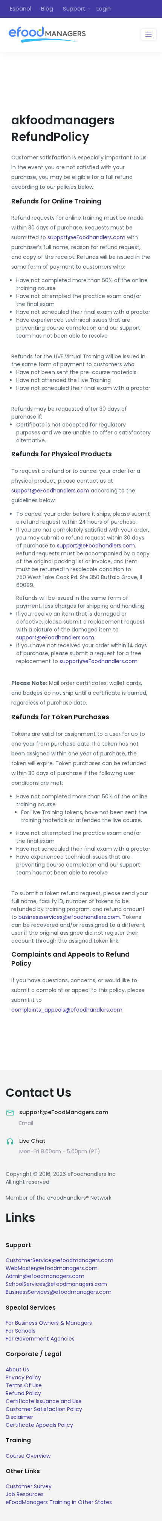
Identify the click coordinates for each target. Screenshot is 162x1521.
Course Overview (28, 1456)
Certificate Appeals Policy (39, 1425)
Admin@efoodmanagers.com (45, 1276)
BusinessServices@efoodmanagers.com (59, 1292)
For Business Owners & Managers (49, 1323)
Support (74, 8)
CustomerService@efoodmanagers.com (59, 1260)
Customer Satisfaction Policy (44, 1409)
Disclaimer (19, 1417)
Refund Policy (23, 1393)
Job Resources (25, 1494)
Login (103, 8)
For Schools (20, 1331)
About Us (17, 1369)
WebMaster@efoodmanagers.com (52, 1268)
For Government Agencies (40, 1338)
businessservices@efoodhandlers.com (69, 917)
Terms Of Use (24, 1385)
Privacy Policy (23, 1377)
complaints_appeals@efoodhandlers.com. (67, 1009)
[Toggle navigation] (148, 35)
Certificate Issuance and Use (44, 1401)
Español (20, 8)
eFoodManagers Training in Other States (59, 1502)
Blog (47, 8)
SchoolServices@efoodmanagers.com (56, 1284)
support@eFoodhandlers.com (86, 237)
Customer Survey (29, 1486)
